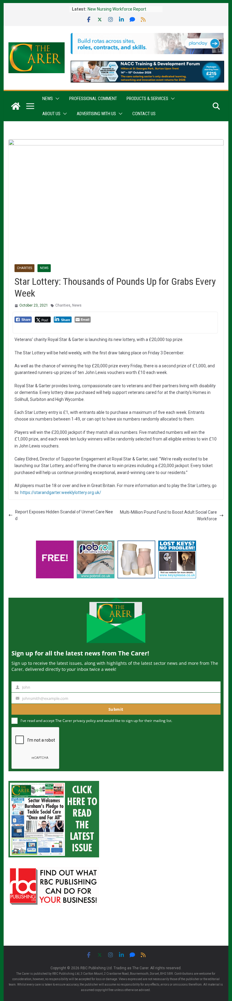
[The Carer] (15, 106)
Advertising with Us (96, 113)
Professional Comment (93, 98)
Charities (24, 268)
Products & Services (147, 98)
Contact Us (144, 113)
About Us (51, 113)
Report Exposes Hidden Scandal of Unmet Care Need (64, 515)
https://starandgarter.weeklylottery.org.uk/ (60, 492)
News (47, 98)
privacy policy (84, 720)
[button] (56, 98)
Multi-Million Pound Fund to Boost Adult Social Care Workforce (168, 515)
